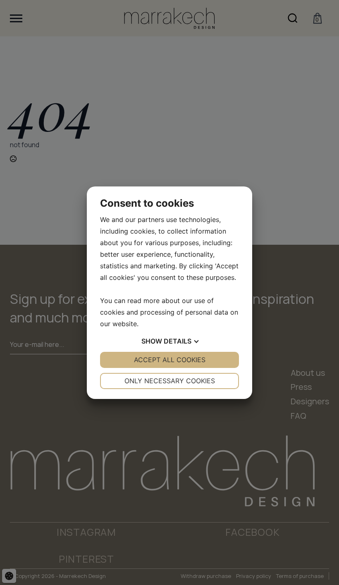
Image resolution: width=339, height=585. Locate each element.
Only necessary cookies (169, 381)
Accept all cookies (169, 360)
